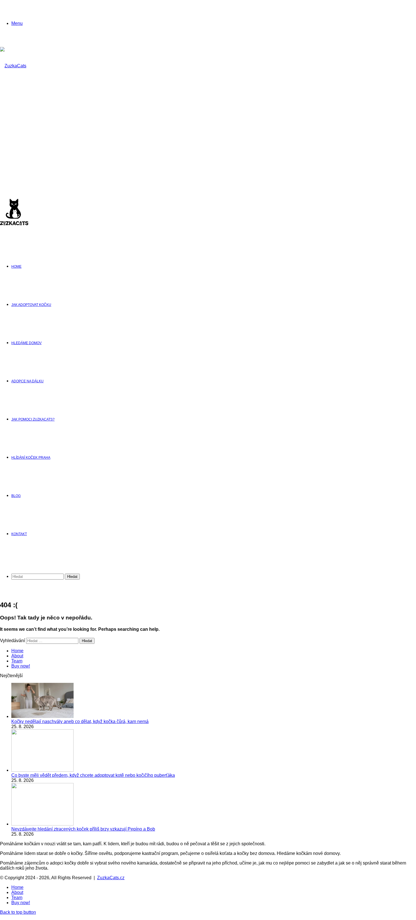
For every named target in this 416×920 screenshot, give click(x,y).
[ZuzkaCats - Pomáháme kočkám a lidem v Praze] (14, 179)
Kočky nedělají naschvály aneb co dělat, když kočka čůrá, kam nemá (80, 721)
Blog (16, 496)
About (17, 655)
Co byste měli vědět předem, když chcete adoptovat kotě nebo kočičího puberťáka (93, 775)
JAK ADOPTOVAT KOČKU (31, 305)
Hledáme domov (26, 343)
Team (16, 661)
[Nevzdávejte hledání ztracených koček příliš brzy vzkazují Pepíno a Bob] (42, 824)
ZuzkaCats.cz (111, 877)
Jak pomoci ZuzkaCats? (33, 419)
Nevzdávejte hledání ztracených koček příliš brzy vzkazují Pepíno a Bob (83, 829)
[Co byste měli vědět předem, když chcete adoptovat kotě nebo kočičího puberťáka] (42, 770)
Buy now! (20, 666)
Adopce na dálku (27, 381)
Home (16, 267)
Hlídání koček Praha (30, 458)
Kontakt (19, 534)
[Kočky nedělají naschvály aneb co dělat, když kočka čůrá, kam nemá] (42, 716)
